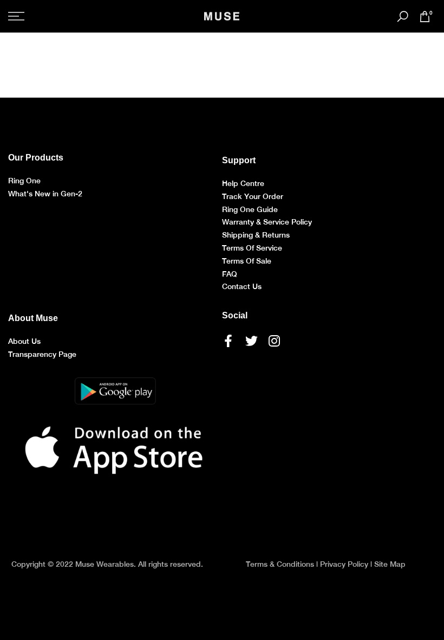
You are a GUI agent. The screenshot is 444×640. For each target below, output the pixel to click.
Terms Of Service (252, 248)
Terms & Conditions (280, 564)
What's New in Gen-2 (45, 193)
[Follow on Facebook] (228, 340)
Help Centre (243, 183)
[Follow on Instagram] (274, 340)
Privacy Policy (344, 564)
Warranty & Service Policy (267, 221)
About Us (24, 341)
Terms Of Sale (246, 261)
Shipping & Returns (256, 235)
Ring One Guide (250, 209)
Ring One (24, 180)
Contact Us (242, 286)
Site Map (390, 564)
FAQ (229, 274)
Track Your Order (252, 196)
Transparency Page (42, 354)
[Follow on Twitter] (251, 340)
